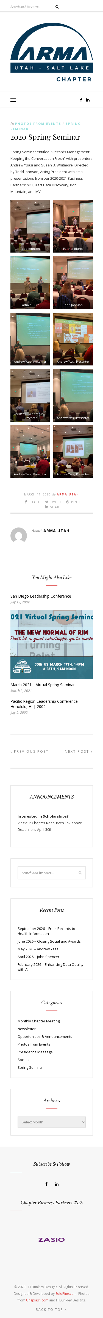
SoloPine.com (66, 1293)
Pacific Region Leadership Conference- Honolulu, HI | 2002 (44, 704)
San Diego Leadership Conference (40, 596)
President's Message (35, 1051)
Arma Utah (68, 494)
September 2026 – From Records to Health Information (46, 931)
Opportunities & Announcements (45, 1036)
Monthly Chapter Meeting (39, 1021)
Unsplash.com (37, 1300)
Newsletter (27, 1028)
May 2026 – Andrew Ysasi (38, 948)
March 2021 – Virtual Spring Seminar (42, 684)
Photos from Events (38, 123)
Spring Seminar (30, 1067)
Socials (23, 1059)
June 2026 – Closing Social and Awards (49, 941)
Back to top (50, 1309)
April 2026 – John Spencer (38, 956)
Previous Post (30, 751)
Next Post (78, 751)
